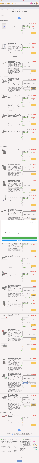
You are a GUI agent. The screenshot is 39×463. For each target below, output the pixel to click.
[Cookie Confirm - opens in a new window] (33, 222)
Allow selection (19, 240)
